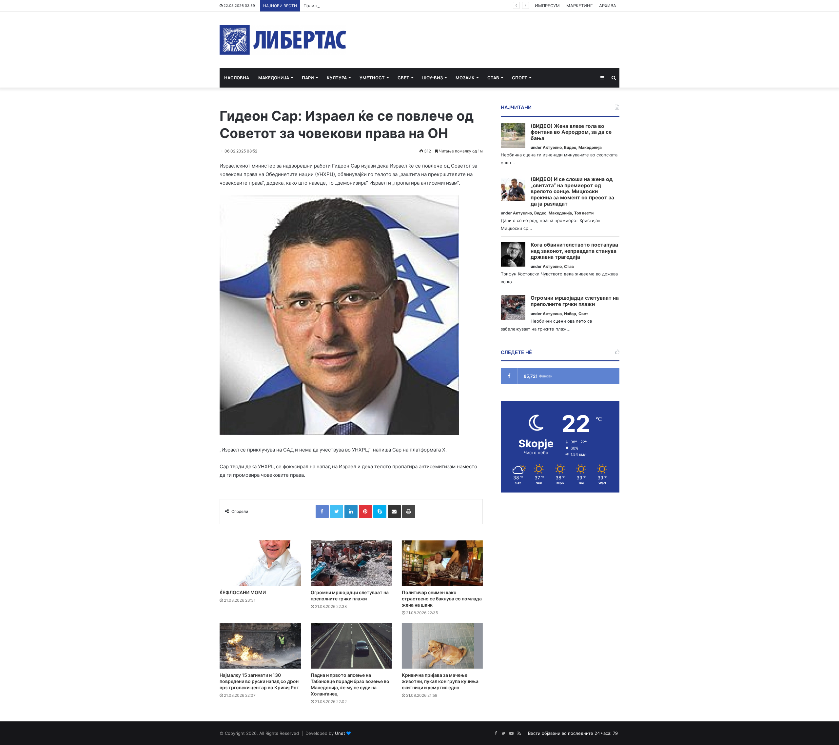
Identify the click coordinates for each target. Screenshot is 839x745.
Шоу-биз (432, 77)
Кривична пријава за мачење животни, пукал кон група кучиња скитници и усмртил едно (440, 681)
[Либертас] (283, 40)
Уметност (372, 77)
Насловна (236, 77)
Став (493, 77)
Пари (308, 77)
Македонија (273, 77)
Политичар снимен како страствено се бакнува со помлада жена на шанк (382, 5)
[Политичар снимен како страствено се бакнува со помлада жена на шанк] (442, 563)
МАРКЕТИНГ (579, 5)
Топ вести (584, 213)
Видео (570, 147)
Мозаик (465, 77)
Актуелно (552, 147)
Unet (340, 733)
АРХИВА (607, 5)
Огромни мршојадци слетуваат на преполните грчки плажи (575, 301)
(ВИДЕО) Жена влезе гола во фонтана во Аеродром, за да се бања (571, 132)
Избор (570, 313)
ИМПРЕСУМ (547, 5)
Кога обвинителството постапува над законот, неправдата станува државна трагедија (574, 251)
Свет (403, 77)
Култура (337, 77)
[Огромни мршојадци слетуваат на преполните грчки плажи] (351, 563)
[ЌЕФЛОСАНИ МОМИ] (260, 563)
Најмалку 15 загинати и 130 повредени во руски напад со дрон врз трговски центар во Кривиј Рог (259, 681)
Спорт (519, 77)
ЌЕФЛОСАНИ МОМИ (243, 592)
